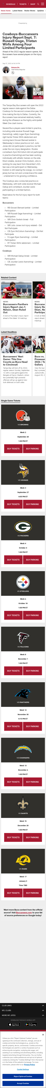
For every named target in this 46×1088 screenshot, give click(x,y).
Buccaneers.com (24, 912)
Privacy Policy (29, 1065)
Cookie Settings (23, 1069)
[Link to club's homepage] (3, 3)
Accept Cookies (23, 1083)
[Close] (43, 1034)
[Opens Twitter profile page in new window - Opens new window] (12, 72)
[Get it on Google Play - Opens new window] (31, 1026)
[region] (23, 1059)
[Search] (38, 4)
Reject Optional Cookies (23, 1076)
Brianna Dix (15, 67)
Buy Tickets (13, 448)
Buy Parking (32, 448)
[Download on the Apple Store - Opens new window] (14, 1025)
